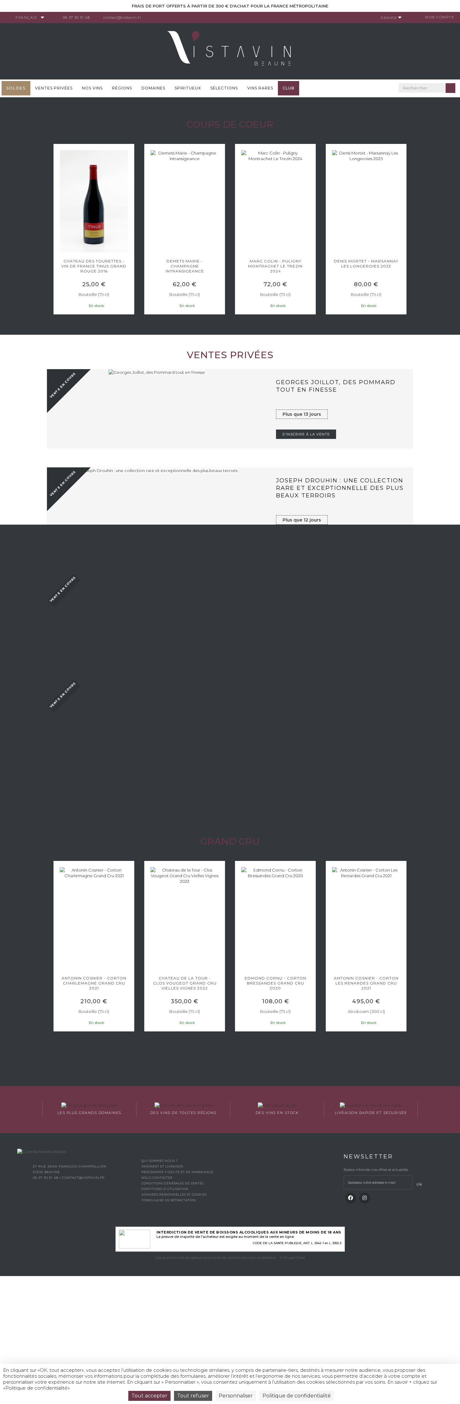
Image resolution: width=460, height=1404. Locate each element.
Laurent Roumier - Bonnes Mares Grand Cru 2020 (368, 983)
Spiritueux (188, 88)
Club (288, 88)
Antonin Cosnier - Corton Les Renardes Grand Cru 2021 (277, 983)
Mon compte (439, 17)
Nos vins (92, 88)
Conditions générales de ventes (172, 1183)
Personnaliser (236, 1396)
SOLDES (16, 88)
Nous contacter (156, 1177)
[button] (56, 230)
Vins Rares (260, 88)
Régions (122, 88)
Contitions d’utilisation (164, 1189)
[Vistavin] (230, 50)
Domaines (153, 88)
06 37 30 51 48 (76, 17)
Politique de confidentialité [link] (297, 1396)
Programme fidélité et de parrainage (177, 1172)
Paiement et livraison (162, 1166)
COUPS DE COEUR (230, 124)
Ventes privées (54, 88)
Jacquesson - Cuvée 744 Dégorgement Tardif (369, 263)
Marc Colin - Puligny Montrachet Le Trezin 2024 (187, 266)
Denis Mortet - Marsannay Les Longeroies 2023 (278, 263)
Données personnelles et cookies (174, 1194)
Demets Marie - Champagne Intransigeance (96, 266)
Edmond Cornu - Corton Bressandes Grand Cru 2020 (187, 983)
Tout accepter (149, 1396)
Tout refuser (193, 1396)
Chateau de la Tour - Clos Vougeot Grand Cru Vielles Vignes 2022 (96, 983)
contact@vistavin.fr (122, 17)
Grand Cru (230, 841)
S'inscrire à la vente (306, 434)
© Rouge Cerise (292, 1257)
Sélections (224, 88)
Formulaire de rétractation (168, 1200)
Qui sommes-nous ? (159, 1160)
